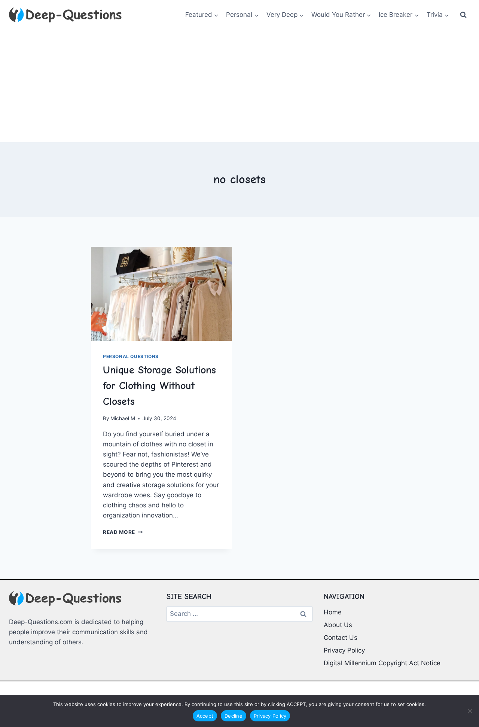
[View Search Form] (463, 15)
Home (333, 612)
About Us (338, 625)
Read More (123, 532)
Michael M (122, 418)
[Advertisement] (239, 86)
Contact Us (340, 637)
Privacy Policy (344, 650)
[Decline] (469, 711)
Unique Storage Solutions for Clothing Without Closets (159, 385)
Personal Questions (131, 356)
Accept (205, 716)
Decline (233, 716)
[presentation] (161, 294)
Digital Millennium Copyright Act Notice (382, 663)
